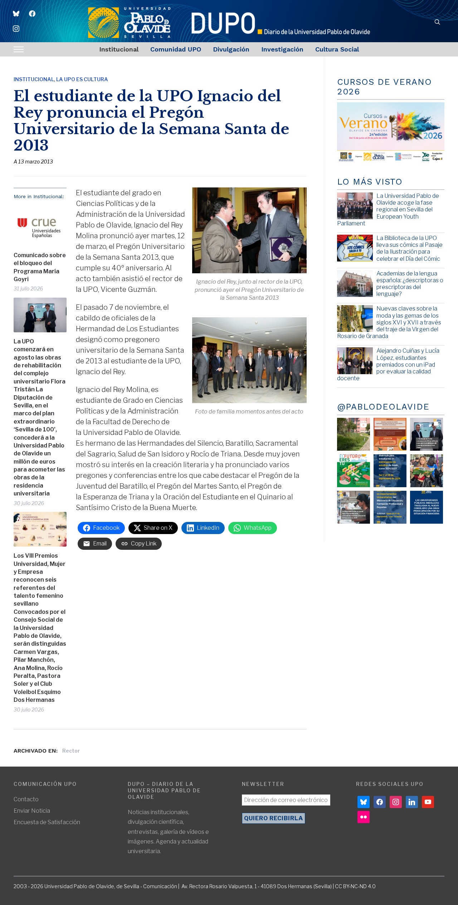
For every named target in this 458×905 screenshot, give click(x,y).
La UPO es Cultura (82, 79)
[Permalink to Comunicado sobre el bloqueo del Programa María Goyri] (40, 225)
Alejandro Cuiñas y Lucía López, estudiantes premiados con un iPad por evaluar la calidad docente (388, 364)
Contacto (26, 799)
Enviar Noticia (32, 810)
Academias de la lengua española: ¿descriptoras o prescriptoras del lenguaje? (409, 284)
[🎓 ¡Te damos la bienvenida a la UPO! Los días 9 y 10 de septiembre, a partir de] (353, 470)
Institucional (118, 49)
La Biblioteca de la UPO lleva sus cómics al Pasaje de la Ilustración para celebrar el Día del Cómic (409, 248)
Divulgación (231, 49)
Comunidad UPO (175, 49)
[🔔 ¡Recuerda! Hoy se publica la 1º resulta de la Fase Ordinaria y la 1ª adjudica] (426, 470)
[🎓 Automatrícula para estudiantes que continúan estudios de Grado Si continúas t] (390, 470)
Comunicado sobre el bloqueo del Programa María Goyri (40, 267)
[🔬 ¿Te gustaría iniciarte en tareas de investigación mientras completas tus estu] (390, 507)
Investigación (282, 49)
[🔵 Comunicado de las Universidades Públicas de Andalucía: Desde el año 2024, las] (426, 507)
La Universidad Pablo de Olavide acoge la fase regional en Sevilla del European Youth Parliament (388, 209)
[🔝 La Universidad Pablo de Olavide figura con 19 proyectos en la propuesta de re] (353, 507)
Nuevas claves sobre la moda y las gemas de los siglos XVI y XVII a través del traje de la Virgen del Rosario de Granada (389, 322)
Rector (71, 751)
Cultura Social (337, 49)
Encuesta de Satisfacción (47, 822)
